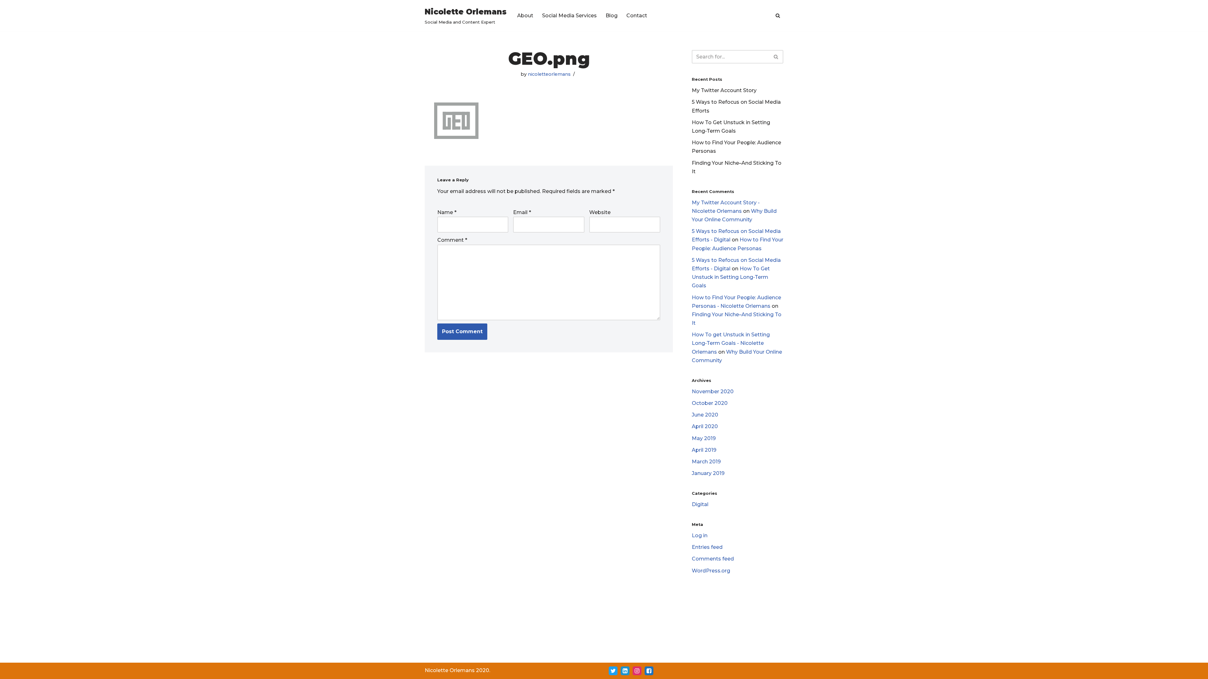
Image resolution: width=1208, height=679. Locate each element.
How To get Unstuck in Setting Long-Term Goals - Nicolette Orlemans (731, 343)
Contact (636, 16)
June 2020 (705, 415)
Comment (452, 240)
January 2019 (708, 473)
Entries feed (707, 547)
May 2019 (704, 438)
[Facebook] (649, 670)
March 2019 (706, 462)
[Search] (777, 15)
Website (600, 212)
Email (522, 212)
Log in (699, 535)
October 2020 (710, 403)
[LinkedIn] (625, 670)
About (525, 16)
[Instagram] (637, 670)
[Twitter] (613, 670)
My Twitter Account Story (724, 90)
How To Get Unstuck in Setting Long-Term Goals (731, 277)
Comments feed (713, 559)
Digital (700, 504)
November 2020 (713, 392)
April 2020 (705, 426)
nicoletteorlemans (549, 74)
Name (446, 212)
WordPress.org (711, 571)
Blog (612, 16)
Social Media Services (569, 16)
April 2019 (704, 450)
